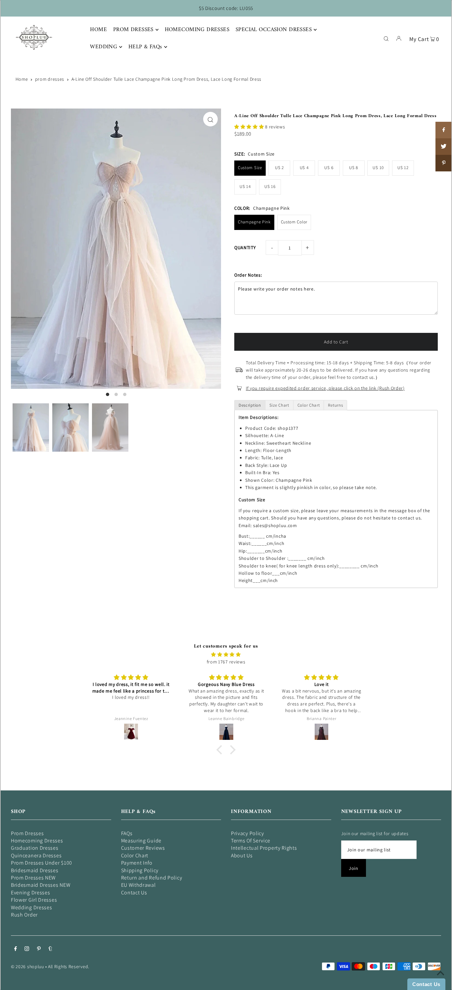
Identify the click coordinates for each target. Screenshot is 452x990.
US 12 (403, 167)
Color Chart (135, 855)
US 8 (353, 167)
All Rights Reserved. (68, 966)
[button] (249, 127)
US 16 (270, 186)
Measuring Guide (141, 840)
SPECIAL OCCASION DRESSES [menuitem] (274, 30)
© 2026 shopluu (27, 966)
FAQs (127, 833)
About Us (242, 855)
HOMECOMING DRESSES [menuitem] (197, 30)
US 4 (304, 167)
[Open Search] (386, 38)
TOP (440, 980)
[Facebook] (15, 949)
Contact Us (134, 892)
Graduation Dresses (35, 847)
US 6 (328, 167)
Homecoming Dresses (37, 840)
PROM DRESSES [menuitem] (133, 30)
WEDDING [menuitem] (103, 47)
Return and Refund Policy (151, 877)
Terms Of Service (250, 840)
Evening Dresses (30, 892)
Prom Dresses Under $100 (41, 862)
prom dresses (49, 79)
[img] (226, 654)
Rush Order (24, 914)
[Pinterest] (39, 949)
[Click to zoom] (210, 119)
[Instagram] (26, 949)
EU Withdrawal (138, 884)
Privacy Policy (247, 833)
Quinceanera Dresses (36, 855)
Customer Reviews (143, 847)
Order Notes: (248, 275)
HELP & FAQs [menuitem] (145, 47)
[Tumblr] (50, 949)
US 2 (279, 167)
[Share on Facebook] (443, 130)
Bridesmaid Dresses (35, 870)
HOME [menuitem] (98, 30)
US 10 (378, 167)
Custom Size (250, 167)
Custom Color (294, 222)
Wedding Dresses (31, 907)
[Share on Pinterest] (443, 163)
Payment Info (137, 862)
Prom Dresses (27, 833)
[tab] (249, 405)
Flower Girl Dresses (34, 899)
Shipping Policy (140, 870)
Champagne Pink (254, 222)
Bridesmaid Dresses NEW (40, 884)
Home (22, 79)
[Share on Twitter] (443, 146)
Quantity (245, 247)
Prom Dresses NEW (33, 877)
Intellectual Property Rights (264, 847)
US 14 (245, 186)
